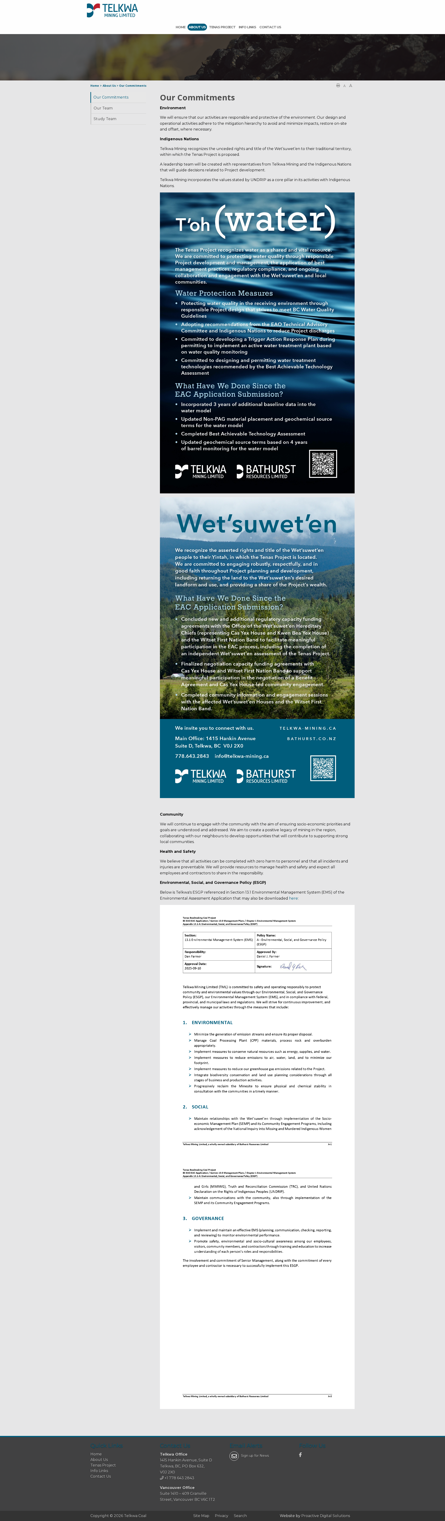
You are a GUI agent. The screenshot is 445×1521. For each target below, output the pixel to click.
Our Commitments (110, 97)
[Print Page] (338, 85)
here (293, 898)
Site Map (201, 1516)
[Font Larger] (350, 85)
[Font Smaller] (344, 85)
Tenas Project (222, 27)
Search (240, 1516)
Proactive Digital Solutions (325, 1516)
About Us (197, 27)
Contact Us (270, 27)
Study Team (105, 119)
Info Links (247, 27)
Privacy (221, 1516)
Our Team (103, 108)
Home (180, 27)
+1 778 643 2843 (179, 1478)
